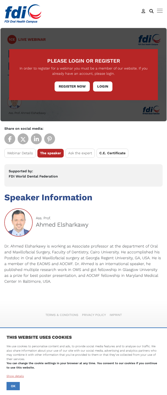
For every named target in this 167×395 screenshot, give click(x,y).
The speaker (50, 153)
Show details (15, 376)
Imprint (116, 315)
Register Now (72, 86)
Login (102, 86)
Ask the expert (80, 153)
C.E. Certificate (112, 153)
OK (13, 386)
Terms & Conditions (61, 315)
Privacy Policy (94, 315)
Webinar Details (20, 153)
